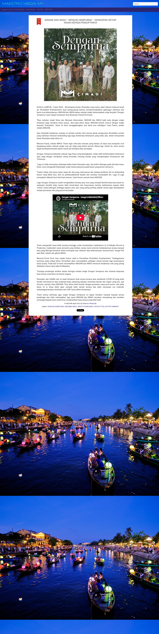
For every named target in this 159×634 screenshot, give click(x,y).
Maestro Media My (89, 303)
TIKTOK (40, 9)
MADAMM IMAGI (71, 306)
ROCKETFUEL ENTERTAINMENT (106, 306)
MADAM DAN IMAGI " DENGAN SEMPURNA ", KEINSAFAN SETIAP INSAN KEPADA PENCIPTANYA (80, 21)
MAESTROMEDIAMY (85, 306)
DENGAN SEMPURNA (56, 306)
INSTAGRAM (19, 9)
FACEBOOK (30, 9)
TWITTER (48, 9)
